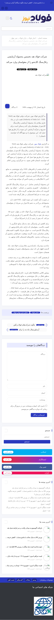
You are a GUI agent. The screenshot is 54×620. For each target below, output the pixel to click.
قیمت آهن (11, 580)
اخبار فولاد (32, 38)
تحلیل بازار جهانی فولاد (20, 312)
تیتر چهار (14, 38)
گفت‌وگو (20, 580)
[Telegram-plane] (47, 592)
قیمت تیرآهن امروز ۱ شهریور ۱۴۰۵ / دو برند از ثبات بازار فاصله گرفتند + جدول (23, 556)
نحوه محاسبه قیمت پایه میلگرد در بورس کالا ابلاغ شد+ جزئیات (29, 498)
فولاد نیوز (37, 144)
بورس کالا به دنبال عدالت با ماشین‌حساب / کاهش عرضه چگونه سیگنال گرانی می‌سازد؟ (23, 537)
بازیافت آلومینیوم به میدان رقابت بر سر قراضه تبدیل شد (31, 488)
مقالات (28, 580)
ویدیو (34, 580)
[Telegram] (2, 8)
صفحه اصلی (42, 38)
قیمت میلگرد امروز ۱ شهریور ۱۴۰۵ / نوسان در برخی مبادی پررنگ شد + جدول (23, 565)
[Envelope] (6, 8)
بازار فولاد (22, 38)
